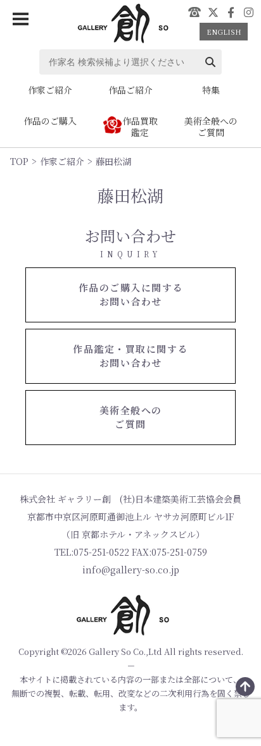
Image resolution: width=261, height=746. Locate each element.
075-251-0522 (194, 12)
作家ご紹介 (62, 161)
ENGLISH (224, 32)
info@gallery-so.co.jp (130, 569)
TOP (19, 161)
